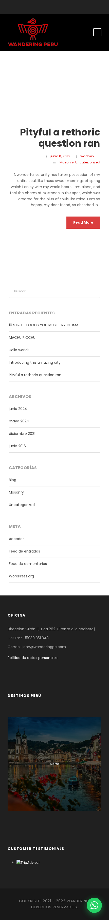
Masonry (67, 162)
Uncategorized (87, 162)
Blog (12, 479)
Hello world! (19, 349)
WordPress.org (21, 576)
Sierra (54, 763)
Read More (83, 222)
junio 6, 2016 (60, 156)
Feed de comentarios (28, 563)
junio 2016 (17, 446)
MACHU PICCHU (22, 337)
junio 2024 (18, 408)
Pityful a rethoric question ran (60, 138)
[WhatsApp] (94, 905)
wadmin (87, 156)
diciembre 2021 (22, 433)
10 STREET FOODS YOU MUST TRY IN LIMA (43, 325)
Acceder (16, 538)
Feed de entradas (24, 551)
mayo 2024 (19, 421)
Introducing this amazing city (35, 362)
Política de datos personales (33, 657)
